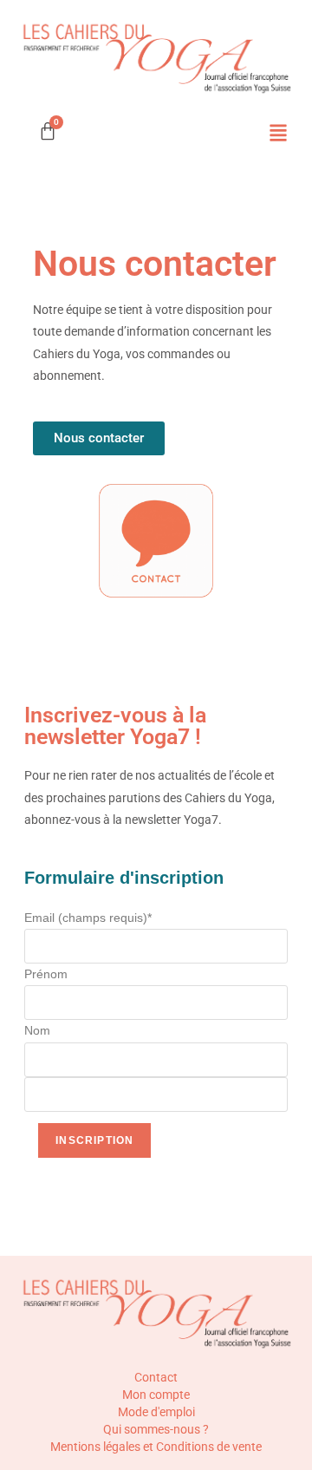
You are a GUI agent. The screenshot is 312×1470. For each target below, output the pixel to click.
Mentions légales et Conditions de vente (156, 1447)
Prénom (46, 974)
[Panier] (47, 131)
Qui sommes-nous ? (156, 1429)
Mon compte (156, 1394)
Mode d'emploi (156, 1412)
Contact (156, 1377)
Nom (37, 1030)
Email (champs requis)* (88, 917)
